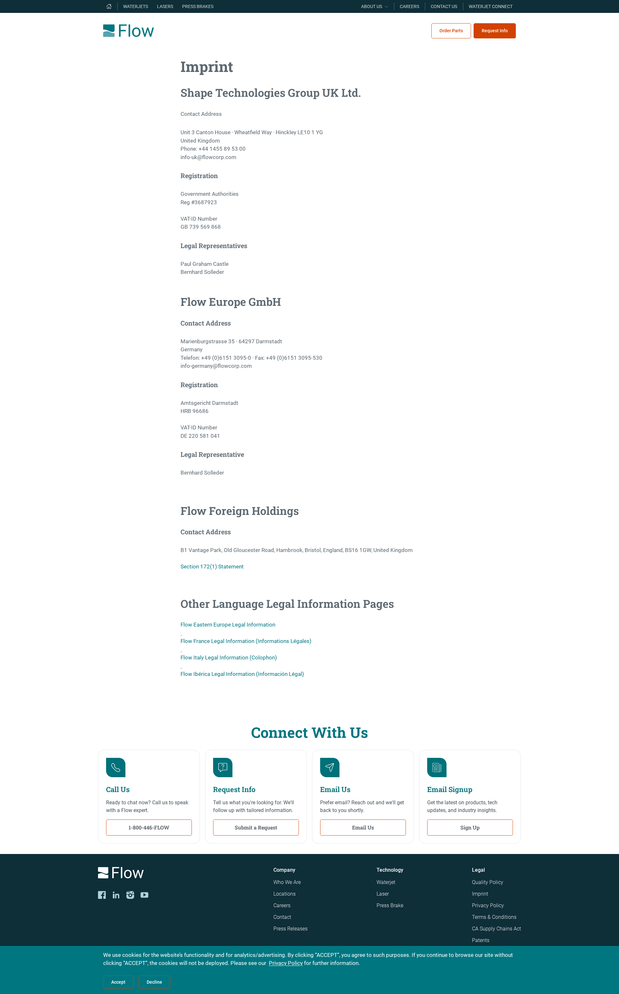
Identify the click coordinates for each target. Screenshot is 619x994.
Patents (480, 940)
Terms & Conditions (494, 917)
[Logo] (180, 874)
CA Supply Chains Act (496, 929)
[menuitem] (109, 6)
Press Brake (390, 905)
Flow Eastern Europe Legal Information (228, 624)
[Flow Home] (128, 30)
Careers (281, 905)
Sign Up (470, 827)
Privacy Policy (488, 905)
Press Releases (290, 929)
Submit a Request (256, 827)
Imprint (480, 894)
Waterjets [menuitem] (135, 6)
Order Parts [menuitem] (451, 30)
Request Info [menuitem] (495, 30)
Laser (383, 894)
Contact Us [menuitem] (444, 6)
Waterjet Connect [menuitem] (491, 6)
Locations (284, 894)
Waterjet (386, 882)
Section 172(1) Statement (212, 566)
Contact (282, 917)
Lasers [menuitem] (165, 6)
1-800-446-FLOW (149, 827)
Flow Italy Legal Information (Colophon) (229, 657)
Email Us (363, 827)
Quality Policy (487, 882)
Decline (154, 982)
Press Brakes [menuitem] (197, 6)
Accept (118, 982)
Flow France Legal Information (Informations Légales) (246, 641)
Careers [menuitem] (409, 6)
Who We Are (287, 882)
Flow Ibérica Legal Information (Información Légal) (242, 674)
